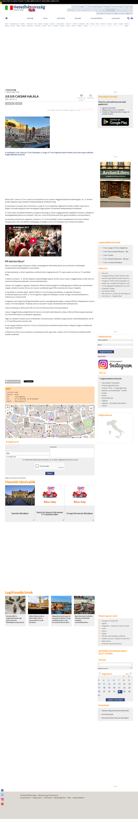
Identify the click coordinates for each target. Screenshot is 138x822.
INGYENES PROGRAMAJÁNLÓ (113, 651)
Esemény (10, 104)
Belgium (82, 7)
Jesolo (115, 24)
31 (99, 695)
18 (104, 688)
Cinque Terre (60, 24)
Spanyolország (121, 10)
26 (109, 691)
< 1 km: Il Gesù (107, 255)
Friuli (97, 24)
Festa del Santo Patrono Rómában (115, 718)
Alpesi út (116, 26)
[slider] (87, 109)
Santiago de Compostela (110, 621)
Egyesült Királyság (103, 7)
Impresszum (25, 798)
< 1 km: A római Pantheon (112, 262)
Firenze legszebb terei (110, 385)
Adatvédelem (79, 798)
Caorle (104, 406)
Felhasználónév (103, 340)
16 (129, 684)
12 (109, 684)
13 (114, 684)
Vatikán (22, 24)
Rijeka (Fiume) (106, 641)
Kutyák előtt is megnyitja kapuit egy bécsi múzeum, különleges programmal (15, 619)
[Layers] (91, 408)
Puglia (18, 26)
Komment (53, 447)
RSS (69, 798)
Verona (86, 26)
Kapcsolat (116, 18)
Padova (13, 26)
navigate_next (131, 668)
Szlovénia (108, 13)
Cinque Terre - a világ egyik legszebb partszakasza (115, 388)
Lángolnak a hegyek (108, 288)
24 (99, 691)
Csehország (91, 7)
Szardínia (37, 26)
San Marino (30, 26)
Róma (6, 24)
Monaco (90, 10)
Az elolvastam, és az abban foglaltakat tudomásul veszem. (50, 460)
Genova (109, 24)
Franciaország (116, 7)
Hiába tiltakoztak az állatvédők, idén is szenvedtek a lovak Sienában (36, 619)
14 (119, 684)
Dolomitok (82, 24)
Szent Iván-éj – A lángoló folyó (112, 296)
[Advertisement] (49, 177)
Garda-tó (103, 24)
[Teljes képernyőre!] (7, 413)
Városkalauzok (14, 24)
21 (119, 688)
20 (114, 688)
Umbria (74, 26)
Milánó (127, 24)
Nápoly (7, 26)
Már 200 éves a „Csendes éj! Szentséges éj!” (116, 293)
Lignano (121, 24)
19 (109, 688)
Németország (99, 10)
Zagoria (104, 623)
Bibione (40, 24)
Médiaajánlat (60, 798)
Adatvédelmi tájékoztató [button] (50, 1)
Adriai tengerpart (94, 26)
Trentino (62, 26)
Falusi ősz (105, 273)
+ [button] (7, 407)
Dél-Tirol (75, 24)
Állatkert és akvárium (107, 26)
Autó (122, 26)
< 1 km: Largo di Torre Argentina (115, 248)
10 (99, 684)
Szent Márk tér (107, 398)
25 (104, 691)
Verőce (104, 628)
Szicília (44, 26)
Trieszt (68, 26)
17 (99, 688)
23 (129, 688)
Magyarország (118, 13)
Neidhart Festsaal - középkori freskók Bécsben (117, 639)
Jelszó (100, 345)
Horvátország (80, 10)
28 (119, 691)
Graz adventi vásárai (108, 291)
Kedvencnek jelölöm (14, 381)
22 (124, 688)
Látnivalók (61, 18)
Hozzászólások (96, 18)
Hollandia (71, 10)
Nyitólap (30, 18)
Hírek (45, 18)
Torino (49, 26)
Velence (79, 26)
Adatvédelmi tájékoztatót (33, 460)
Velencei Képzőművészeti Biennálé (115, 710)
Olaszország (110, 10)
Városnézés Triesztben (111, 383)
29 (124, 691)
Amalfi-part (29, 24)
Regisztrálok (102, 356)
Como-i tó (68, 24)
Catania (52, 24)
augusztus (107, 673)
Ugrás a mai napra (115, 700)
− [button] (7, 410)
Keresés (78, 18)
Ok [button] (1, 3)
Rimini (23, 26)
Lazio (17, 92)
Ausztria (75, 7)
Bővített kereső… (103, 668)
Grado (104, 393)
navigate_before (100, 673)
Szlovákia (100, 13)
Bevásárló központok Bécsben (112, 644)
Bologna (46, 24)
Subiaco (104, 631)
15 (124, 684)
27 (114, 691)
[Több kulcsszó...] (126, 25)
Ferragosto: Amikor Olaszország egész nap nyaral (118, 281)
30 (129, 691)
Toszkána (55, 26)
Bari (36, 24)
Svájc (130, 10)
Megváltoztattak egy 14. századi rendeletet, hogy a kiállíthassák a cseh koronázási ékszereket (61, 619)
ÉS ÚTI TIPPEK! (106, 653)
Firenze (93, 24)
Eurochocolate (107, 714)
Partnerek (48, 798)
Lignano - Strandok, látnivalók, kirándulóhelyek (115, 403)
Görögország (127, 7)
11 (104, 684)
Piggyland (128, 13)
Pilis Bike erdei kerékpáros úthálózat (113, 636)
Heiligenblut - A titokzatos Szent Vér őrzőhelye (117, 626)
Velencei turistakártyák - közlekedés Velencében (115, 390)
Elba (87, 24)
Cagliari (105, 401)
